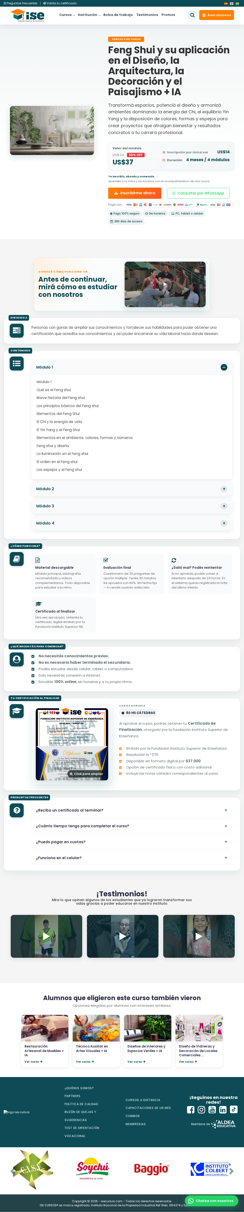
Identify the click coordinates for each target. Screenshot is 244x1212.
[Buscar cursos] (192, 15)
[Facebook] (191, 1110)
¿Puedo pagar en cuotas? (61, 841)
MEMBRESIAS (136, 1124)
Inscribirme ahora (137, 193)
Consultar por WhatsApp (201, 193)
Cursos (65, 14)
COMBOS (133, 1116)
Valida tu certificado (61, 3)
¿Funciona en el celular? (59, 857)
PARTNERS (73, 1096)
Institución (87, 14)
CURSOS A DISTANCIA (143, 1100)
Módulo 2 (45, 489)
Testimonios (147, 14)
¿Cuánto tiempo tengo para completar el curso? (82, 825)
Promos (168, 14)
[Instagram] (201, 1110)
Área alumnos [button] (219, 15)
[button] (211, 1200)
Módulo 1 (44, 367)
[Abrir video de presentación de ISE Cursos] (165, 284)
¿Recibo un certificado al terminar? (69, 810)
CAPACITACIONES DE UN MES (148, 1108)
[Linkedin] (223, 1110)
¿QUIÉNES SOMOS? (79, 1088)
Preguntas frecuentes (22, 3)
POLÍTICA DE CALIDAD (81, 1104)
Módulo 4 (45, 523)
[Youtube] (212, 1110)
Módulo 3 (45, 506)
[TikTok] (234, 1110)
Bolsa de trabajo (118, 14)
